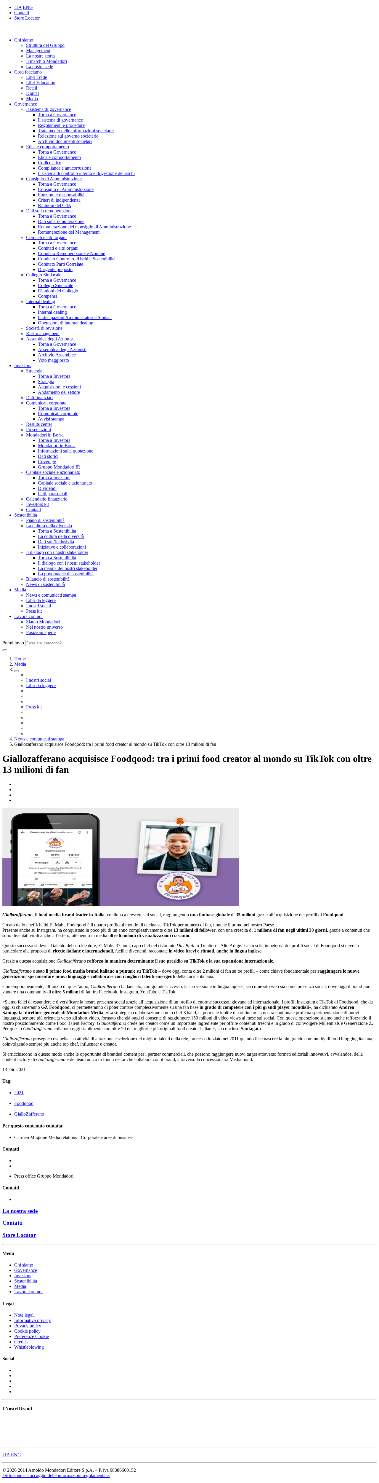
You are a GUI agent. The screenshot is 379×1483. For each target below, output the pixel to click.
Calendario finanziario (47, 498)
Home (20, 658)
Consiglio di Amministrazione (54, 178)
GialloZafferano (29, 1113)
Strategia (34, 370)
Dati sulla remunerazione (49, 210)
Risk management (43, 333)
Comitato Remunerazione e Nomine (71, 253)
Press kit (34, 611)
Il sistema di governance (48, 109)
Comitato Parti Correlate (60, 264)
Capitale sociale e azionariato (53, 472)
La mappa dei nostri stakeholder (67, 568)
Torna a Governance (57, 114)
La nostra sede (39, 66)
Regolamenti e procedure (61, 125)
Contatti (21, 12)
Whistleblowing (29, 1347)
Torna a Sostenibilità (57, 530)
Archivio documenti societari (65, 141)
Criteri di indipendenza (59, 200)
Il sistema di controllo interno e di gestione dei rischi (86, 173)
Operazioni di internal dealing (65, 322)
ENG (28, 7)
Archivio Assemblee (57, 354)
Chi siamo (23, 39)
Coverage (47, 461)
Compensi (47, 296)
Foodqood (23, 1103)
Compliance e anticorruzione (64, 168)
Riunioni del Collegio (58, 290)
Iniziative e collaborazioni (62, 546)
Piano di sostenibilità (45, 520)
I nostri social (38, 605)
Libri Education (40, 82)
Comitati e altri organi (46, 237)
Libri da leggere (41, 600)
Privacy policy (27, 1325)
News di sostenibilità (45, 584)
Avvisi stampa (51, 418)
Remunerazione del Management (68, 232)
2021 (19, 1092)
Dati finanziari (39, 397)
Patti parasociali (52, 493)
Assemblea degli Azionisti (50, 338)
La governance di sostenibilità (66, 573)
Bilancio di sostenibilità (48, 579)
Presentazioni (38, 429)
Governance (25, 103)
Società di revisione (44, 328)
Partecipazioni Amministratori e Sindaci (75, 317)
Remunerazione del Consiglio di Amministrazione (84, 226)
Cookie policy (27, 1331)
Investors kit (37, 504)
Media (32, 98)
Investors (22, 365)
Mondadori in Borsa (45, 434)
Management (38, 50)
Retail (31, 87)
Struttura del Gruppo (45, 45)
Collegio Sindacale (43, 274)
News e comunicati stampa (51, 595)
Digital (32, 93)
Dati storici (48, 456)
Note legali (24, 1315)
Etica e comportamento (47, 146)
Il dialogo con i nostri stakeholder (57, 552)
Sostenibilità (25, 514)
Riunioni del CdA (54, 205)
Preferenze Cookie (31, 1336)
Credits (21, 1341)
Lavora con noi (28, 616)
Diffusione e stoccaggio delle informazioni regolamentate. (56, 1475)
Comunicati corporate (46, 402)
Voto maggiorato (53, 360)
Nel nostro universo (44, 627)
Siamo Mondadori (43, 621)
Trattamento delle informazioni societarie (76, 130)
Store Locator (27, 17)
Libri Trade (36, 77)
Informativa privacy (32, 1320)
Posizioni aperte (41, 632)
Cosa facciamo (28, 71)
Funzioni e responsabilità (61, 194)
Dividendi (47, 488)
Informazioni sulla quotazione (65, 450)
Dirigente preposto (55, 269)
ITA (18, 7)
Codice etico (49, 162)
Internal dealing (40, 301)
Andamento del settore (59, 392)
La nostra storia (40, 55)
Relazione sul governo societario (68, 135)
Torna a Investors (54, 376)
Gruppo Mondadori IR (59, 466)
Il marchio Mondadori (46, 61)
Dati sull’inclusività (56, 541)
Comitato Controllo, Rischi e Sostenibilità (76, 258)
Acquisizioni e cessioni (59, 386)
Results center (39, 424)
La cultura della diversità (49, 525)
